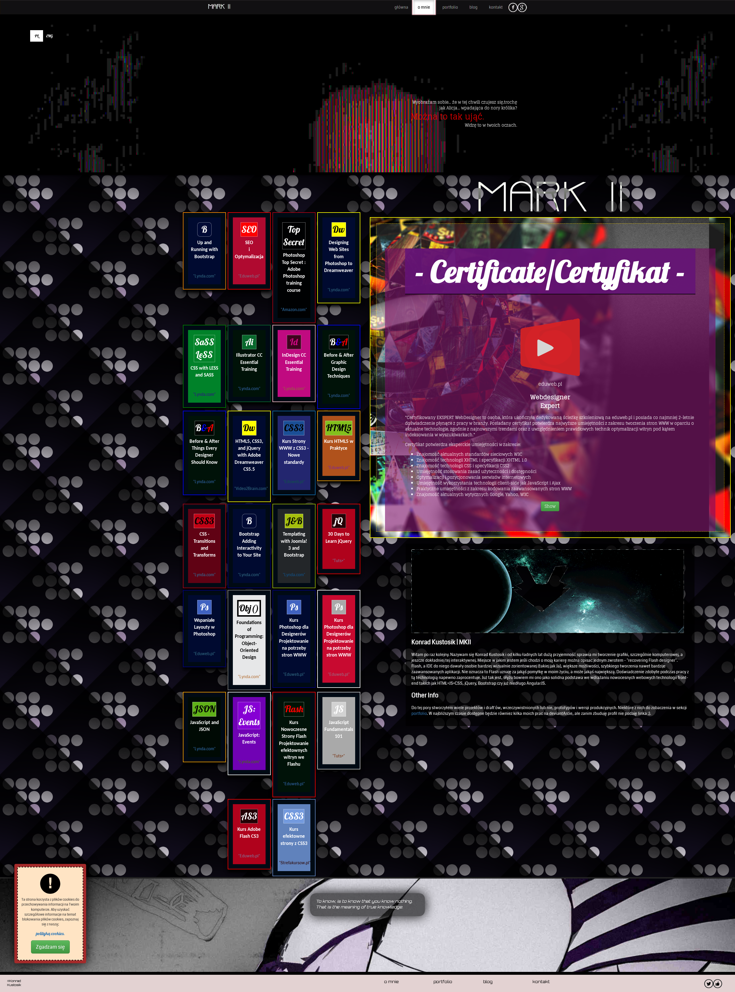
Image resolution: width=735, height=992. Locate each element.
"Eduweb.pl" (249, 276)
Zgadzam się (50, 947)
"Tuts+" (338, 560)
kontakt (496, 7)
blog (473, 7)
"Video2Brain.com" (251, 488)
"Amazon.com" (294, 309)
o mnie (424, 7)
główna (401, 7)
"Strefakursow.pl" (295, 863)
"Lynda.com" (204, 276)
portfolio (450, 7)
